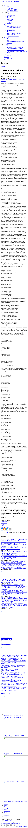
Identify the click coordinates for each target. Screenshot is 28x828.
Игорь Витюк (4, 521)
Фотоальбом (6, 693)
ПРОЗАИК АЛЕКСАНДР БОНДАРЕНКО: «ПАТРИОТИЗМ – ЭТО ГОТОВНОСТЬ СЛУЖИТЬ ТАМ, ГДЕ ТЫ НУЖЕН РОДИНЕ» (13, 567)
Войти (5, 816)
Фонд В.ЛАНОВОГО (12, 11)
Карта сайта (7, 815)
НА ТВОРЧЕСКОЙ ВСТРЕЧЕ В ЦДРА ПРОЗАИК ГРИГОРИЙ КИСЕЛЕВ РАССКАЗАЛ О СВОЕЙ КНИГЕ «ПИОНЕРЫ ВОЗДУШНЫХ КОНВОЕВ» (14, 592)
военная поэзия (5, 527)
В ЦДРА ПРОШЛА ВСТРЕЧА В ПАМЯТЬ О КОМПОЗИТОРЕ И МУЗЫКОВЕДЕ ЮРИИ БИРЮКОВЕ (13, 666)
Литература (10, 16)
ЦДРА (2, 524)
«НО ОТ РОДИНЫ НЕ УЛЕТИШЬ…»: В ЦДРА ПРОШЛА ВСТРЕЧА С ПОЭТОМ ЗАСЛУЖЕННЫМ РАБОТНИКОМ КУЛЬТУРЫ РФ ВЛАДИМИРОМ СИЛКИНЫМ (13, 547)
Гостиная (6, 37)
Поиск (5, 59)
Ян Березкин (4, 523)
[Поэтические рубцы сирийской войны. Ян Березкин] (14, 81)
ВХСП (2, 525)
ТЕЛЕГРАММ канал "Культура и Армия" (7, 638)
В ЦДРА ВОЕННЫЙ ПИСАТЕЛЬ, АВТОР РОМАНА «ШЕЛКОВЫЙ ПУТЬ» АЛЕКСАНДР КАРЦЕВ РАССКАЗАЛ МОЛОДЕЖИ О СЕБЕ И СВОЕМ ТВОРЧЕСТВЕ (14, 605)
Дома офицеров (11, 30)
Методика (6, 44)
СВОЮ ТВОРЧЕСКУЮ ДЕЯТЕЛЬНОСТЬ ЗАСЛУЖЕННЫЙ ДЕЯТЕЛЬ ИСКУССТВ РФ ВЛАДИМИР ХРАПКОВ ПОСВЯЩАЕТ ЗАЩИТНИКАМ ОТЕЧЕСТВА (13, 679)
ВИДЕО (9, 55)
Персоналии (10, 19)
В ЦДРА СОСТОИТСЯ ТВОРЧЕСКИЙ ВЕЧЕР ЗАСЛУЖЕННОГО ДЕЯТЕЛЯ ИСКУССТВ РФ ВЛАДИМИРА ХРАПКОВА (13, 689)
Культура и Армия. (8, 820)
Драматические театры (13, 31)
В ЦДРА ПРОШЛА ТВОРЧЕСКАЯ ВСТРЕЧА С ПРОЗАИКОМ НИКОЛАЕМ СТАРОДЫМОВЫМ (14, 557)
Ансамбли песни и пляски (14, 27)
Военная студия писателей (14, 33)
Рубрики (6, 12)
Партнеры (9, 58)
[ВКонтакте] (2, 826)
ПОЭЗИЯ (9, 43)
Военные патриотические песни (15, 41)
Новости (9, 23)
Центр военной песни (13, 36)
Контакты (6, 57)
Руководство (10, 8)
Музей (5, 809)
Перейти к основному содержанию (10, 1)
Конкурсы (9, 20)
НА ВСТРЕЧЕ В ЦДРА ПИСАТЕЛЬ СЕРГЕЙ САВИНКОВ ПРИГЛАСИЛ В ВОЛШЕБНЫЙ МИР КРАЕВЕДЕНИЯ (13, 581)
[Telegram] (14, 826)
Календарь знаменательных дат (15, 47)
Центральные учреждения (14, 26)
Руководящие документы (13, 45)
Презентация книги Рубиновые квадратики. (15, 801)
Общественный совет (12, 9)
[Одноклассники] (8, 826)
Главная (6, 5)
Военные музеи (11, 15)
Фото (5, 54)
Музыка (9, 13)
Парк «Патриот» (11, 34)
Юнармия (9, 22)
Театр (8, 18)
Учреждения (7, 25)
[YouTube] (11, 826)
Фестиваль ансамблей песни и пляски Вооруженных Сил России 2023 (14, 716)
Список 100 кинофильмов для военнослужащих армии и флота (15, 49)
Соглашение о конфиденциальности (10, 823)
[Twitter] (5, 826)
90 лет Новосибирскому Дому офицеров (14, 781)
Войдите (6, 532)
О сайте (9, 6)
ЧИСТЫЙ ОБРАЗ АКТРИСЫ (8, 670)
